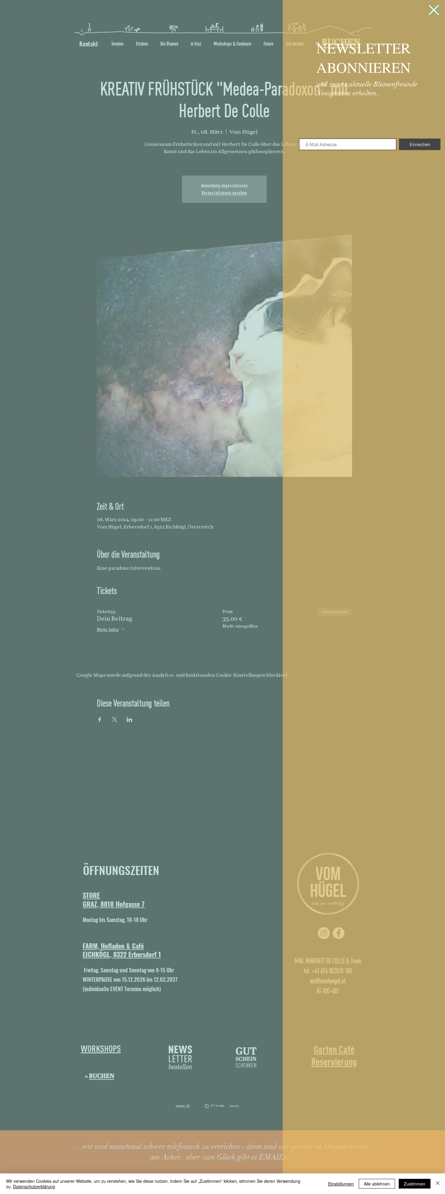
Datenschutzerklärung (34, 1186)
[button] (434, 10)
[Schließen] (437, 1183)
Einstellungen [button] (341, 1184)
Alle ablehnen (377, 1184)
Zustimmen (414, 1184)
